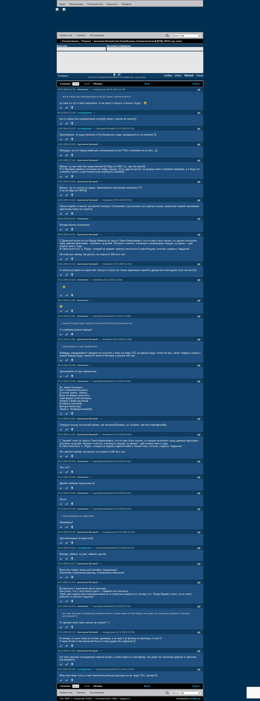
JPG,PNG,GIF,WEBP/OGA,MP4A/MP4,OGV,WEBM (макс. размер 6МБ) (117, 77)
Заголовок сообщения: (119, 46)
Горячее (81, 35)
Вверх (147, 686)
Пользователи (95, 4)
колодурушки (84, 113)
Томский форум (70, 41)
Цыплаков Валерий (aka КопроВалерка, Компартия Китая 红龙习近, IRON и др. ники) (138, 41)
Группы (66, 35)
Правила (126, 4)
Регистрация (76, 4)
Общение (86, 41)
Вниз (147, 84)
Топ (97, 35)
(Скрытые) (111, 4)
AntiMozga (195, 698)
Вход (62, 4)
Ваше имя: (62, 46)
